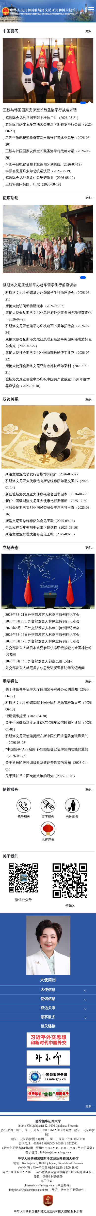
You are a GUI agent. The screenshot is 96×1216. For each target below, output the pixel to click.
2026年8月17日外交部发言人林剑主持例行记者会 (42, 641)
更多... (89, 1106)
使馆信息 (48, 999)
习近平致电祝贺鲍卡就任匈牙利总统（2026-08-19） (44, 164)
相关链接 (48, 1026)
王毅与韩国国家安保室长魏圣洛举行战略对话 (40, 110)
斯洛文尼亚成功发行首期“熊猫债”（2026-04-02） (42, 474)
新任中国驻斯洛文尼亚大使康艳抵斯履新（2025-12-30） (48, 501)
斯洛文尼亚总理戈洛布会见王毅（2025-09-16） (41, 534)
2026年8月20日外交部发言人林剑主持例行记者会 (42, 621)
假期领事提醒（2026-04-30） (27, 716)
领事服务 (48, 1017)
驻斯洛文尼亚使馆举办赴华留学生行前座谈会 (40, 285)
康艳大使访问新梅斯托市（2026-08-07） (35, 306)
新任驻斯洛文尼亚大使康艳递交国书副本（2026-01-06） (48, 494)
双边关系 (48, 1008)
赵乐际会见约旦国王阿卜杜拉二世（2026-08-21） (42, 118)
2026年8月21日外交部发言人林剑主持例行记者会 (42, 615)
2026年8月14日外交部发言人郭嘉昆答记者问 (39, 661)
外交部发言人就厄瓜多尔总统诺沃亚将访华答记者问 (45, 668)
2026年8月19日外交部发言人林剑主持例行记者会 (42, 628)
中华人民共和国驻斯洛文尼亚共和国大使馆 (42, 1211)
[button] (83, 102)
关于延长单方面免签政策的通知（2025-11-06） (41, 776)
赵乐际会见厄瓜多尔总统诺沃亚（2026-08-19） (41, 178)
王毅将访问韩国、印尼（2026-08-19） (34, 184)
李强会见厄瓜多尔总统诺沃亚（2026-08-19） (39, 171)
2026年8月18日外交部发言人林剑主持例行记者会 (42, 634)
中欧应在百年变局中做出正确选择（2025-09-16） (42, 527)
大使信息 (48, 990)
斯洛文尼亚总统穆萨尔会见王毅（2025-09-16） (41, 521)
